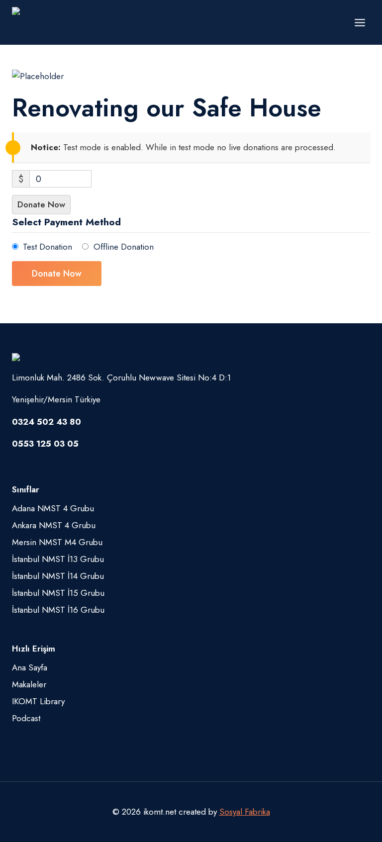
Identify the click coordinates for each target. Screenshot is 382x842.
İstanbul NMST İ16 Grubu (58, 610)
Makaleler (29, 684)
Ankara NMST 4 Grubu (54, 525)
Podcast (26, 718)
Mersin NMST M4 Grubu (57, 542)
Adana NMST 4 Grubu (53, 508)
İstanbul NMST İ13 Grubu (58, 559)
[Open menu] (359, 22)
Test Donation (47, 247)
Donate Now (41, 204)
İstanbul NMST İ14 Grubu (58, 576)
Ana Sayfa (29, 667)
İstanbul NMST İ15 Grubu (58, 593)
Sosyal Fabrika (244, 812)
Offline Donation (124, 247)
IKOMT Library (38, 701)
